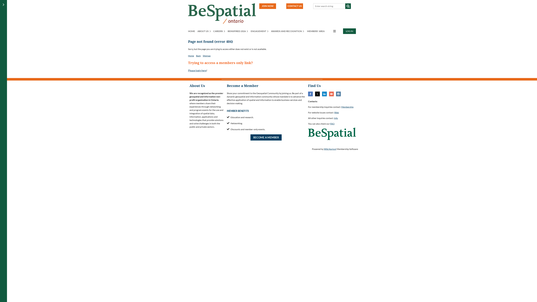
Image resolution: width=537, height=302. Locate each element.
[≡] (331, 31)
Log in (349, 31)
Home (191, 55)
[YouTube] (331, 94)
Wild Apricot (330, 149)
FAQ (332, 123)
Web (336, 112)
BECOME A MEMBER (266, 137)
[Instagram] (338, 94)
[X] (317, 94)
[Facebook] (310, 94)
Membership (347, 107)
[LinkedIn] (324, 94)
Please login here (197, 70)
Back (198, 55)
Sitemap (207, 55)
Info (336, 118)
